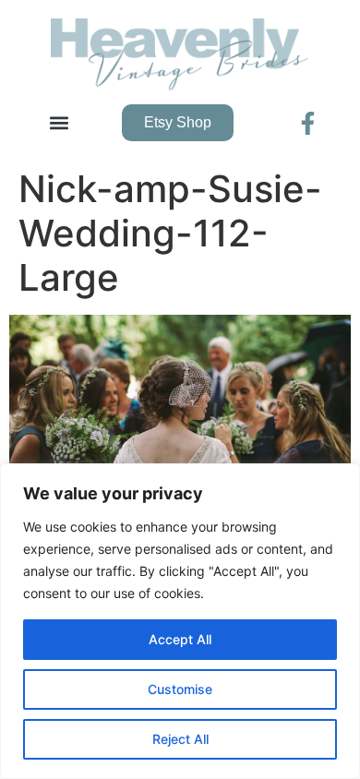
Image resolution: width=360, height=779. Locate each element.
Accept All (180, 639)
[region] (180, 621)
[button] (58, 123)
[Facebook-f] (307, 123)
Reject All (180, 739)
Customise (180, 689)
